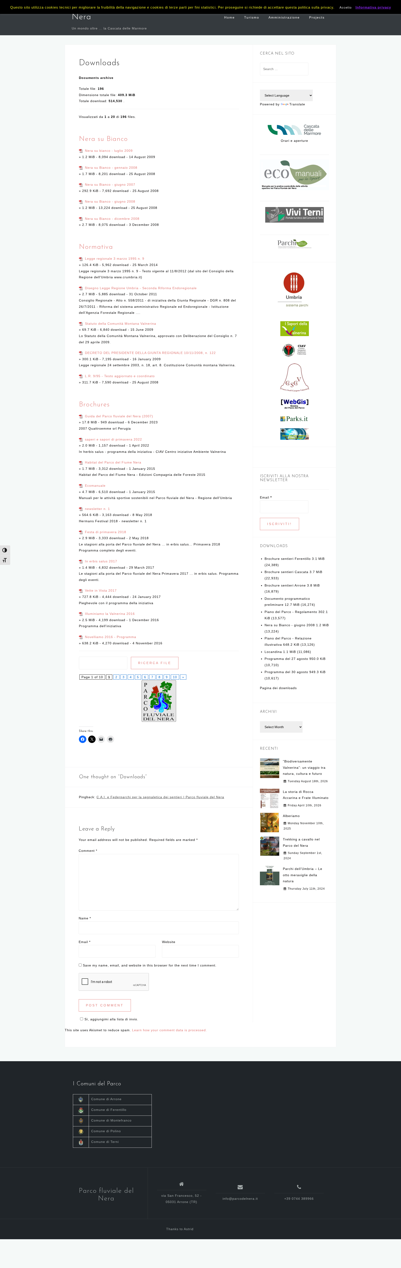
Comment (88, 851)
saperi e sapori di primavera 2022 (113, 439)
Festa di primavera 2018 (105, 532)
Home (229, 17)
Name (85, 918)
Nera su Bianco (103, 139)
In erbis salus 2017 (101, 561)
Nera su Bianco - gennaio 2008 (111, 167)
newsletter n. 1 (97, 509)
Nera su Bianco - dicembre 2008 (112, 219)
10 (175, 677)
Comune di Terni (105, 1142)
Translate (297, 104)
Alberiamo (291, 816)
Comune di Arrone (106, 1099)
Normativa (96, 247)
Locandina (273, 652)
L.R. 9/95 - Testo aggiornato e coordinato (120, 376)
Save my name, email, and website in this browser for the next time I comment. (150, 965)
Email (85, 942)
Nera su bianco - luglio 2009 (109, 150)
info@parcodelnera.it (240, 1198)
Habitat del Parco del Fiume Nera (113, 462)
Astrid (189, 1229)
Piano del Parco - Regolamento (291, 612)
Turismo (251, 17)
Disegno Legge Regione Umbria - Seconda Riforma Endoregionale (141, 288)
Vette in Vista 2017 (101, 590)
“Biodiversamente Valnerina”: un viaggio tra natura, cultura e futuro (304, 767)
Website (168, 942)
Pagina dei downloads (278, 688)
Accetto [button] (346, 7)
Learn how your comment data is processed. (169, 1030)
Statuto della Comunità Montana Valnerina (120, 323)
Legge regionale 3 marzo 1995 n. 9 (114, 258)
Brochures (94, 404)
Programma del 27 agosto (286, 659)
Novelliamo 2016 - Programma (110, 637)
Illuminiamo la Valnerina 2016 (110, 614)
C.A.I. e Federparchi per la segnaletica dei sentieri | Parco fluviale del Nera (160, 797)
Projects (317, 17)
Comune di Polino (106, 1131)
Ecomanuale (95, 485)
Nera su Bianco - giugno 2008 (110, 201)
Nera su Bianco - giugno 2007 (110, 184)
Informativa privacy (373, 7)
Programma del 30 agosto (286, 672)
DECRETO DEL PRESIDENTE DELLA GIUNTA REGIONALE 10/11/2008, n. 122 (150, 353)
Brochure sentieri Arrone (285, 585)
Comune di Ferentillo (108, 1110)
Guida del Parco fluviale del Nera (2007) (119, 416)
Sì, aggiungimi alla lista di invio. (111, 1019)
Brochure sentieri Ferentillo (288, 559)
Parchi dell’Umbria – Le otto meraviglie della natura (302, 875)
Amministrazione (284, 17)
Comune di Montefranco (111, 1120)
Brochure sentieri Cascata (286, 572)
